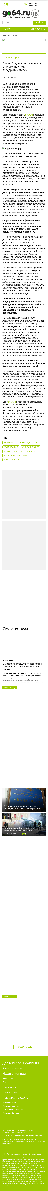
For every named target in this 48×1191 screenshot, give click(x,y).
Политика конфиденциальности (13, 1132)
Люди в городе (12, 57)
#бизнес (31, 451)
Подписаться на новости (12, 1082)
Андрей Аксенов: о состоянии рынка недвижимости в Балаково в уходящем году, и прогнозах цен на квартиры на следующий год (24, 976)
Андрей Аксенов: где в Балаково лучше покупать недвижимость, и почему (21, 924)
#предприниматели (13, 451)
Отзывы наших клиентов (12, 1068)
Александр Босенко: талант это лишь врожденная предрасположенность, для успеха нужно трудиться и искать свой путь (23, 873)
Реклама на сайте (15, 1097)
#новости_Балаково (28, 443)
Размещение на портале (12, 1109)
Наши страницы (14, 1073)
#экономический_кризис (16, 455)
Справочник (38, 29)
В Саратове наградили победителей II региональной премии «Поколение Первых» (22, 667)
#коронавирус (11, 447)
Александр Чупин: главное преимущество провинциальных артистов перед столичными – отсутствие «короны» (20, 770)
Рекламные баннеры (10, 1113)
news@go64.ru (37, 1181)
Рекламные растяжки (10, 1106)
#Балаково (9, 443)
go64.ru (29, 115)
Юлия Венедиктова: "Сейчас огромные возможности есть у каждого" (24, 716)
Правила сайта (8, 1078)
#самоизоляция (12, 460)
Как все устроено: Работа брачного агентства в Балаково (22, 1025)
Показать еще (24, 1047)
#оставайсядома (30, 447)
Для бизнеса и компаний (20, 1063)
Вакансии (9, 1087)
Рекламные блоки (9, 1102)
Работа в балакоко (9, 1092)
